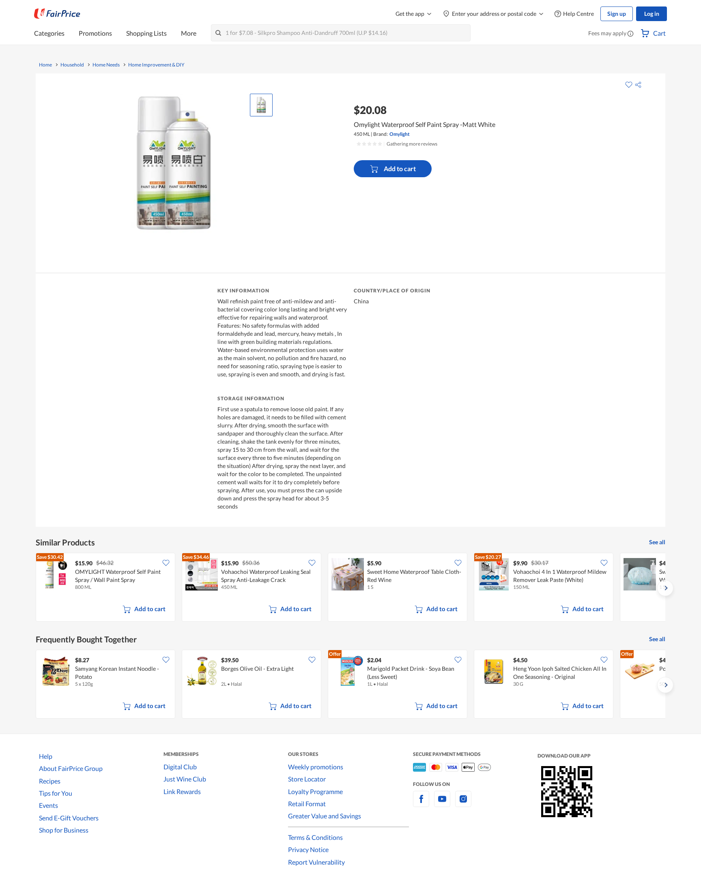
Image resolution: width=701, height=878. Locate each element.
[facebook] (421, 803)
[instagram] (463, 803)
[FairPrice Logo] (57, 13)
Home (45, 64)
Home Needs (106, 64)
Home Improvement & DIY (156, 64)
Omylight (399, 134)
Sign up (616, 13)
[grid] (350, 588)
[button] (630, 34)
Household (72, 64)
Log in (651, 13)
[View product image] (261, 105)
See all (657, 542)
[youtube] (442, 803)
